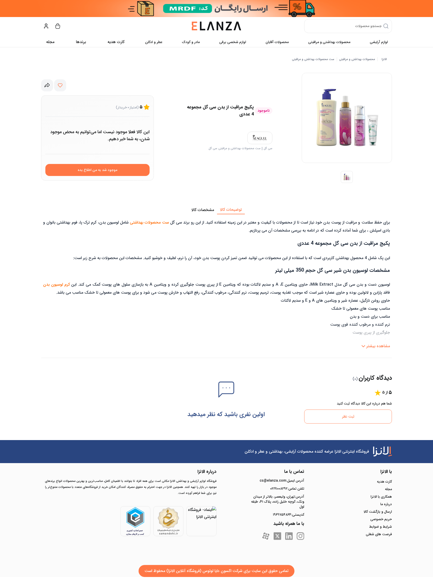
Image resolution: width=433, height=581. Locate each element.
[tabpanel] (216, 283)
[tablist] (216, 210)
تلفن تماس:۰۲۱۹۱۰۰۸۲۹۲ (287, 488)
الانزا (384, 59)
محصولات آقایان (277, 42)
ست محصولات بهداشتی (149, 222)
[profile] (46, 26)
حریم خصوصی (381, 519)
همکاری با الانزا (381, 496)
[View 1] (347, 177)
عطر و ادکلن (153, 42)
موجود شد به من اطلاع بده (97, 170)
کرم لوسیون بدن (56, 284)
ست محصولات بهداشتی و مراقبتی (313, 59)
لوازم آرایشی (379, 42)
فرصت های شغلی (379, 534)
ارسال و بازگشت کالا (378, 511)
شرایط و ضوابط (380, 526)
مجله (50, 42)
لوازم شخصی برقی (232, 42)
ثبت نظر (348, 416)
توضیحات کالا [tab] (231, 210)
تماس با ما (294, 471)
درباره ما (386, 504)
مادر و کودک (191, 42)
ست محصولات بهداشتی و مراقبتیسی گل (234, 148)
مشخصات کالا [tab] (202, 210)
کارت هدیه (384, 481)
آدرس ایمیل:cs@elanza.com (282, 480)
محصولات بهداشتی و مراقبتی (329, 42)
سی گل (268, 148)
